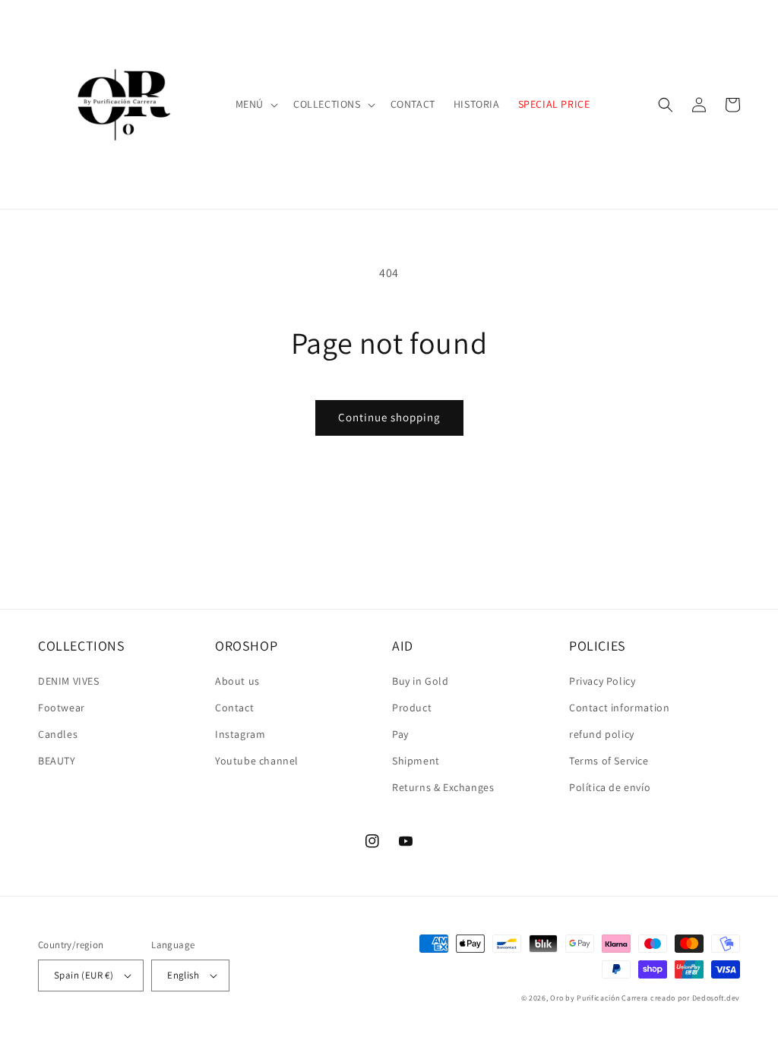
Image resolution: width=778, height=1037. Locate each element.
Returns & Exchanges (443, 787)
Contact (234, 707)
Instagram (240, 734)
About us (237, 681)
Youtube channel (257, 761)
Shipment (416, 761)
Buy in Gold (420, 681)
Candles (57, 734)
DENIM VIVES (69, 681)
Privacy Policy (602, 681)
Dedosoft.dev (716, 998)
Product (412, 707)
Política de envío (609, 787)
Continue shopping (389, 417)
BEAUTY (57, 761)
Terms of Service (609, 761)
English (183, 975)
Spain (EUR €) (83, 975)
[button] (255, 104)
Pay (400, 734)
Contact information (619, 707)
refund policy (601, 734)
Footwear (61, 707)
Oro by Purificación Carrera (599, 998)
